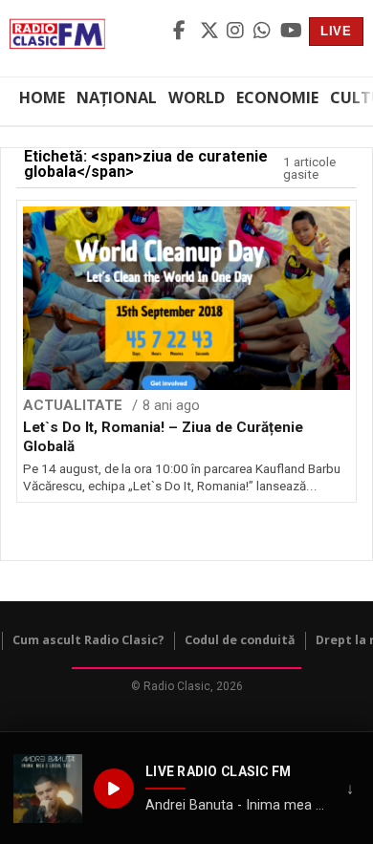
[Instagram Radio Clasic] (237, 31)
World (196, 97)
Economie (277, 97)
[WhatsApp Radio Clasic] (263, 31)
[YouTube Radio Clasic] (290, 31)
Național (117, 97)
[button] (47, 788)
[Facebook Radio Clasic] (183, 31)
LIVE (336, 31)
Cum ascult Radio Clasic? (88, 640)
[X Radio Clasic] (210, 31)
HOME (42, 97)
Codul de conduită (240, 640)
